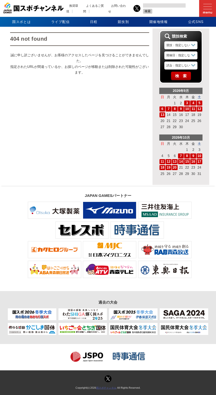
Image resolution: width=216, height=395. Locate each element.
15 (187, 161)
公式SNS (196, 22)
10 (187, 109)
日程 (93, 22)
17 (199, 161)
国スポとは (21, 22)
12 (199, 109)
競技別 (123, 22)
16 (193, 161)
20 (175, 167)
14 (181, 161)
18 (162, 167)
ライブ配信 (60, 22)
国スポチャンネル (106, 387)
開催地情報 (158, 22)
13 (162, 115)
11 (193, 109)
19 (168, 167)
